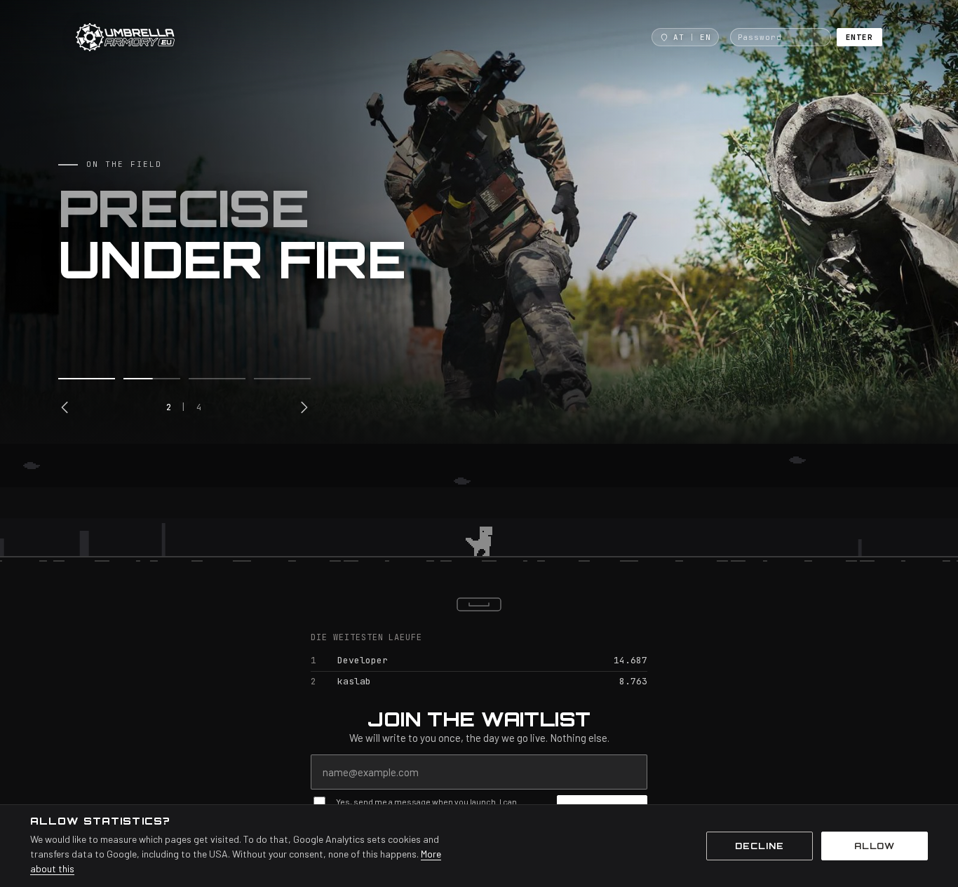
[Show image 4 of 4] (282, 379)
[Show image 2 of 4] (151, 379)
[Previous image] (65, 407)
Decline (759, 846)
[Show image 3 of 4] (217, 379)
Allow (875, 846)
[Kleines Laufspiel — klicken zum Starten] (479, 510)
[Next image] (304, 407)
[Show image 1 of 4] (86, 379)
